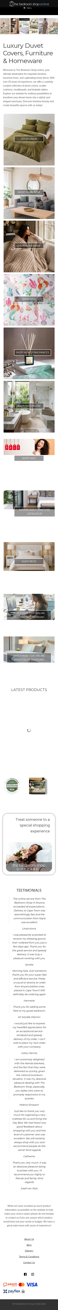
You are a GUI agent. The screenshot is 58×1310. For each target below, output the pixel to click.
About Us (29, 1239)
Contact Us (29, 1262)
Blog (29, 1245)
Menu (29, 8)
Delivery (29, 1250)
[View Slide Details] (29, 26)
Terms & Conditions (29, 1256)
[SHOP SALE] (29, 447)
